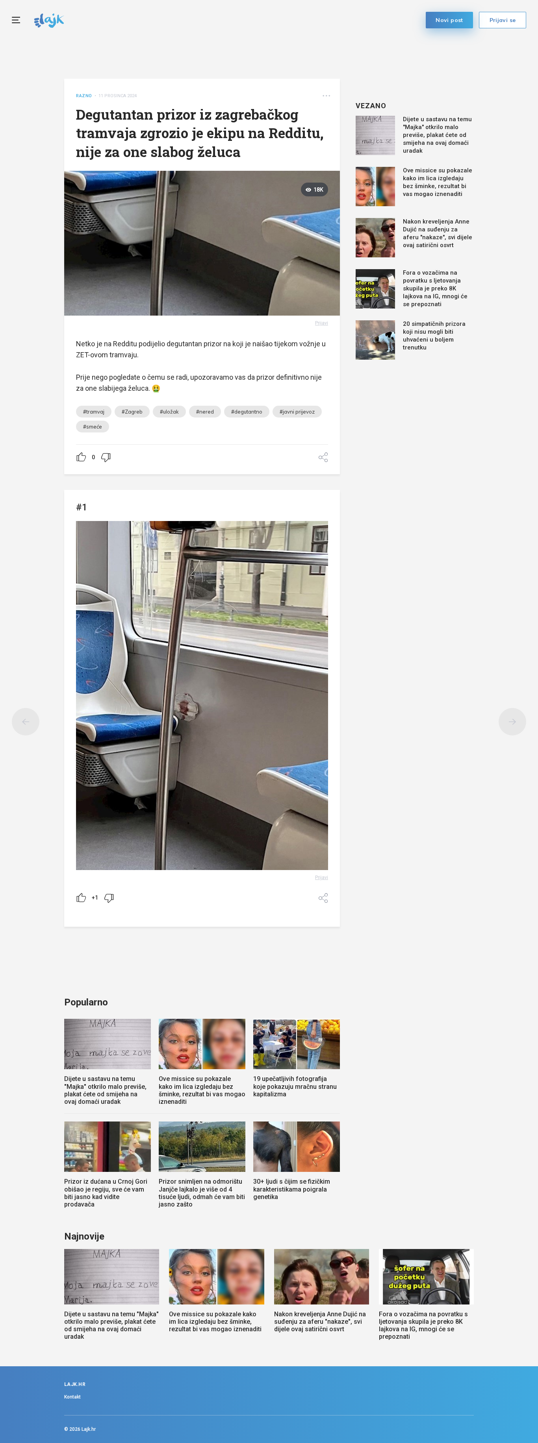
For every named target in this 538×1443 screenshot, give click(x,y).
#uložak (169, 411)
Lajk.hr (89, 1429)
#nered (205, 411)
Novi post (449, 20)
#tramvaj (93, 411)
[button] (326, 95)
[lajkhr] (49, 19)
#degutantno (246, 411)
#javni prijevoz (297, 411)
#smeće (92, 426)
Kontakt (72, 1397)
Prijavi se (503, 20)
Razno (84, 95)
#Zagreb (132, 411)
